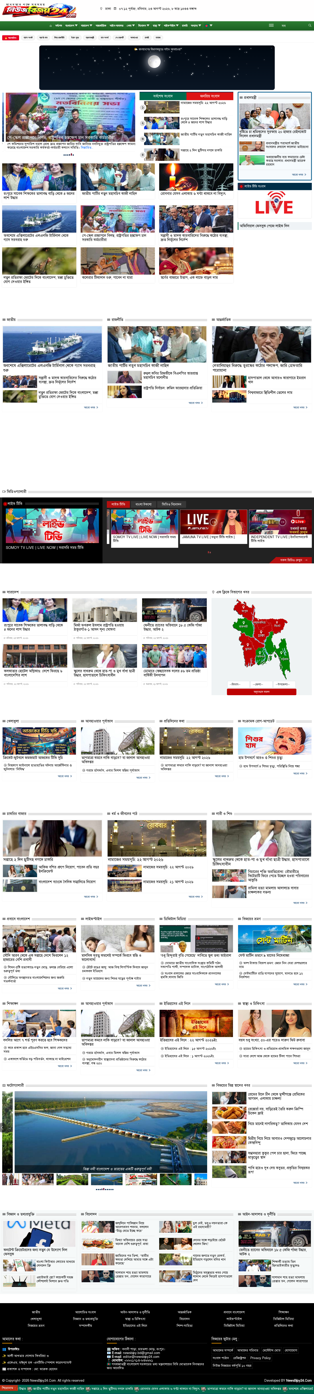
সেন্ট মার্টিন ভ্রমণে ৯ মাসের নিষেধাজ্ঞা (264, 955)
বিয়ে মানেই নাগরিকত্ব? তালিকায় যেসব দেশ (278, 1124)
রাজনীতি (116, 320)
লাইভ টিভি (15, 503)
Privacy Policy (260, 1358)
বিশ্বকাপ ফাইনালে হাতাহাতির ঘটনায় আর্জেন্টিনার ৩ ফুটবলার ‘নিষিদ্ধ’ (38, 767)
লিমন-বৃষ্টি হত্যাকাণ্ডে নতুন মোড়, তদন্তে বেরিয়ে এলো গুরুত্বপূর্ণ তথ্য (38, 969)
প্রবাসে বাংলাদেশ (18, 919)
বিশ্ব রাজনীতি (59, 37)
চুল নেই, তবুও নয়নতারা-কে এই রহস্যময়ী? (210, 1225)
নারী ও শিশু (223, 814)
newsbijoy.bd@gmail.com (141, 1353)
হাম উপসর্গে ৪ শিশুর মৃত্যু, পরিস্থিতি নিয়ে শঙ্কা (271, 766)
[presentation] (207, 1127)
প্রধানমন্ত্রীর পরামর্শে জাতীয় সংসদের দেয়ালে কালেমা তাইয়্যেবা (287, 145)
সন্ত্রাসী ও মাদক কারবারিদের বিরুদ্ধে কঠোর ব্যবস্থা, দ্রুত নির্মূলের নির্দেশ (61, 137)
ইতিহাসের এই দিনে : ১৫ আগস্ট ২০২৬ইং (190, 1049)
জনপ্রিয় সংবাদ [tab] (210, 96)
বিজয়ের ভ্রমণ (251, 919)
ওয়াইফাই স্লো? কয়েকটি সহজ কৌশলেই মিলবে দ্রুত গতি (55, 1279)
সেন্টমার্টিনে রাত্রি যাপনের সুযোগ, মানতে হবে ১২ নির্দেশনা (271, 975)
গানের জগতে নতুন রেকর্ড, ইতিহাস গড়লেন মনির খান (209, 1258)
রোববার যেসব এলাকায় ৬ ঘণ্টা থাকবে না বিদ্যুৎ (193, 194)
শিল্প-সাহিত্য (185, 1326)
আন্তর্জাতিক (101, 25)
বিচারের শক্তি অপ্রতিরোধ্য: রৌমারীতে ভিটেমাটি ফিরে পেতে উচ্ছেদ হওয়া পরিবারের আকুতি (278, 875)
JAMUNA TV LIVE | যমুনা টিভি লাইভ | (135, 537)
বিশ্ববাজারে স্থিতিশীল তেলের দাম (270, 392)
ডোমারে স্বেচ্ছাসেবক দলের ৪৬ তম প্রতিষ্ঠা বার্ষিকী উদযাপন (172, 673)
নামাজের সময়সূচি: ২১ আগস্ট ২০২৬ (168, 882)
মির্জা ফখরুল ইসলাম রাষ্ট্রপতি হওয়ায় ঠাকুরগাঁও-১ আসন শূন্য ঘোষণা (99, 627)
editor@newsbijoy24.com (141, 1357)
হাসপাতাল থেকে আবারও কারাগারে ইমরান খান (277, 380)
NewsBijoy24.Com (299, 1381)
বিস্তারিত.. (75, 148)
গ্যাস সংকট (28, 37)
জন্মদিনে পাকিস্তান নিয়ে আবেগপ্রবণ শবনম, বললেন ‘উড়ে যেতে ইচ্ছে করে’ (132, 1227)
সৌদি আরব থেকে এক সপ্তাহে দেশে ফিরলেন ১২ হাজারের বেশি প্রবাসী (35, 957)
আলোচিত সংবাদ (85, 1312)
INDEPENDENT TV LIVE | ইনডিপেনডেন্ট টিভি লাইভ (206, 539)
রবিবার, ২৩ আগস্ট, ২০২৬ (17, 638)
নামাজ (158, 37)
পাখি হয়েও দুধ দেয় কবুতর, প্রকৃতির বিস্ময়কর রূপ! (279, 1170)
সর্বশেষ (58, 25)
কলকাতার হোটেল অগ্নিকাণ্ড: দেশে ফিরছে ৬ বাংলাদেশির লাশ (33, 673)
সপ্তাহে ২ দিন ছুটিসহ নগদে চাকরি (201, 150)
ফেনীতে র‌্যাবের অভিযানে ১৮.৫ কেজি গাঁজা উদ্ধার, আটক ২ (173, 627)
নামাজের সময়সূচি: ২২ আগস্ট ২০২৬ (203, 103)
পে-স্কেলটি (119, 37)
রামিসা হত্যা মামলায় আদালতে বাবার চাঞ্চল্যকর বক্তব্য (273, 890)
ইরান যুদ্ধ (75, 37)
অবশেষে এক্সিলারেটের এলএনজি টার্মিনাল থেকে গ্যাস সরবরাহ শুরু (36, 238)
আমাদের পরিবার (247, 1350)
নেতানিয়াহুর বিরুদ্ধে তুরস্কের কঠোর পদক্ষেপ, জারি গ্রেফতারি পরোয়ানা (257, 368)
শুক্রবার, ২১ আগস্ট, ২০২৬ (157, 684)
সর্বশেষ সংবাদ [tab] (163, 96)
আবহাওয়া (134, 37)
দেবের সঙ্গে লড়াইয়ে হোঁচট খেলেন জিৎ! (209, 1242)
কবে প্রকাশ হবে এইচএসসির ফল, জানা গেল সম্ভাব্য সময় (37, 1049)
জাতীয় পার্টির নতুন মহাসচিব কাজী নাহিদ (206, 134)
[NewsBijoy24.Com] (39, 10)
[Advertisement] (105, 301)
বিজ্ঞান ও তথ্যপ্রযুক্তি (20, 1214)
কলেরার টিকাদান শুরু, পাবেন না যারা (107, 278)
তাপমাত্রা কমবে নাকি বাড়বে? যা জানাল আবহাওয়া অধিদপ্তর (116, 760)
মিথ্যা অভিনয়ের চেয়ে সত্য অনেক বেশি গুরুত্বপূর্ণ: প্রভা (131, 1242)
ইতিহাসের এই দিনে (176, 1004)
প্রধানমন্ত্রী (90, 37)
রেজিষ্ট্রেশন (239, 1358)
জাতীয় (11, 320)
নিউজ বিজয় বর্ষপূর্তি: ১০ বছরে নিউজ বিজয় (104, 1169)
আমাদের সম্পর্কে (223, 1350)
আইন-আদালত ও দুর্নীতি (258, 1214)
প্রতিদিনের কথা (173, 721)
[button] (64, 155)
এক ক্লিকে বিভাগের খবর (232, 592)
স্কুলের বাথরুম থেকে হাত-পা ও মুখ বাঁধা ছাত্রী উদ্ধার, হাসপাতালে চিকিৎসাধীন (104, 673)
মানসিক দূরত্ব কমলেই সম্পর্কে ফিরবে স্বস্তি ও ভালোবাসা (111, 957)
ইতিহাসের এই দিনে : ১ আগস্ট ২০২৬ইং (189, 1056)
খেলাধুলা (12, 721)
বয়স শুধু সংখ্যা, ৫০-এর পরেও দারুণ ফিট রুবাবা (272, 1040)
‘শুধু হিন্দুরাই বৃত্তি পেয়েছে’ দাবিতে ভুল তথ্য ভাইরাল (195, 955)
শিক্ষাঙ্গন (12, 1004)
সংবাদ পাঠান (221, 1358)
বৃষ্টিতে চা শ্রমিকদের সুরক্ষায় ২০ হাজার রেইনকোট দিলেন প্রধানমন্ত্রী (272, 134)
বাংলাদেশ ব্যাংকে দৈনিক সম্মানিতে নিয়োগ (67, 882)
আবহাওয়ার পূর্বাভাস (98, 721)
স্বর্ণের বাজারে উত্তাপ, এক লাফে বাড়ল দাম (189, 278)
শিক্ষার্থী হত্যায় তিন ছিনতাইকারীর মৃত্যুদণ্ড (285, 1264)
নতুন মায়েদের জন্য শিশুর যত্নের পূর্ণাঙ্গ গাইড (113, 979)
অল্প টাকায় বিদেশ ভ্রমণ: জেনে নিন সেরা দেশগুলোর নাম (273, 965)
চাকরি (185, 25)
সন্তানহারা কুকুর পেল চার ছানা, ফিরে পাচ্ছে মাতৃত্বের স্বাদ (277, 1155)
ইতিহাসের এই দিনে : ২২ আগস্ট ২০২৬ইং (188, 1040)
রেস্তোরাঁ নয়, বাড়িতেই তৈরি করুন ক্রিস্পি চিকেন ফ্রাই (275, 1111)
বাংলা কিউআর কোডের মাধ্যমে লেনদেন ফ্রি (56, 1264)
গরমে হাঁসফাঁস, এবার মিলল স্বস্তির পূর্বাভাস (112, 770)
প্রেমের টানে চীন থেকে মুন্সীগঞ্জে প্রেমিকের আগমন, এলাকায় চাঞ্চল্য (276, 1096)
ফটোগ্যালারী (15, 1085)
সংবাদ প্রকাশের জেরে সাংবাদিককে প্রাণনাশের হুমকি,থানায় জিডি (191, 975)
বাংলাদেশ (69, 25)
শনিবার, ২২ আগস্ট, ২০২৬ (87, 638)
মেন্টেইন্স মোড (272, 1350)
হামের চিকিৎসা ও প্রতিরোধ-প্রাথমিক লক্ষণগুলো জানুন (276, 1049)
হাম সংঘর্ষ (104, 37)
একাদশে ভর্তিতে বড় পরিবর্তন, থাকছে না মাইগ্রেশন (39, 1059)
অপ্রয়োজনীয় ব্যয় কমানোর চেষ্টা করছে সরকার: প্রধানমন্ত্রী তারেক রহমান (285, 160)
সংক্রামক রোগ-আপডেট (257, 721)
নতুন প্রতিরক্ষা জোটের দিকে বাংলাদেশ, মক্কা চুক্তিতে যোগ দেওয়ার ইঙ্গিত (39, 280)
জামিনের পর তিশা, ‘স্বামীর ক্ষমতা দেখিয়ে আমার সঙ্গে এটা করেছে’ (134, 1259)
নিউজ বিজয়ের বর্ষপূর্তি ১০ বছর (232, 1366)
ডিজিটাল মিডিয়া (174, 919)
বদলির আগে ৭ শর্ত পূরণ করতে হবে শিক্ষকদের (35, 1040)
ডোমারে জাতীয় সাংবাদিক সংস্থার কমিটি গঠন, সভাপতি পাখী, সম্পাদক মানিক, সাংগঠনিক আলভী (192, 965)
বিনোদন (142, 25)
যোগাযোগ (291, 1350)
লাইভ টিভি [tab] (118, 504)
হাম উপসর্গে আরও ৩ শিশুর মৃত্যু (261, 758)
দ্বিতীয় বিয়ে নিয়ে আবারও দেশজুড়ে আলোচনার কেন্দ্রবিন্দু (279, 1140)
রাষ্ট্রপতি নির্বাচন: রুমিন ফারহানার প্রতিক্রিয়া (172, 388)
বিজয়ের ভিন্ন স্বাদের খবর (232, 1085)
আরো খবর (298, 174)
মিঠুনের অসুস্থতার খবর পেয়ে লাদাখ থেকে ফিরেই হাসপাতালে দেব (212, 1276)
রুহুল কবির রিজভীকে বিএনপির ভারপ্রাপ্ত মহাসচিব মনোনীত (170, 375)
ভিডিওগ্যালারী (16, 492)
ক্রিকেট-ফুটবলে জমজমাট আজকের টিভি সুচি (33, 758)
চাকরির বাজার (16, 814)
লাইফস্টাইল (169, 25)
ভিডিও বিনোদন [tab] (171, 504)
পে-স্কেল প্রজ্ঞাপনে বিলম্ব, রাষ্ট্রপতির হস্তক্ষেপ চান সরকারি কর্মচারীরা (114, 238)
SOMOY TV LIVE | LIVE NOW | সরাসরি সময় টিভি (45, 547)
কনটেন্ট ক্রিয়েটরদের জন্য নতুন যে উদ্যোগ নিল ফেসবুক (35, 1252)
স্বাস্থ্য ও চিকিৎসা (253, 1004)
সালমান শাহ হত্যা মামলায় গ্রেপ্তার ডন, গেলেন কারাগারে (133, 1274)
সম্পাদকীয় (85, 1326)
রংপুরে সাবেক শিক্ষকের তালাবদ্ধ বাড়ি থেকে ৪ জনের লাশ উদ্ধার (204, 120)
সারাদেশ (85, 25)
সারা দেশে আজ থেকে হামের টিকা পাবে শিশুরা (271, 1056)
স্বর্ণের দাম (43, 37)
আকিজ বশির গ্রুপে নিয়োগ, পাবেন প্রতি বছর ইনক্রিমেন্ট (69, 869)
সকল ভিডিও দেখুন (291, 560)
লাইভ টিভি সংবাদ (255, 186)
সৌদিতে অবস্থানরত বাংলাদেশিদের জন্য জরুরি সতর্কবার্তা (34, 979)
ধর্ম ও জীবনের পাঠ (123, 814)
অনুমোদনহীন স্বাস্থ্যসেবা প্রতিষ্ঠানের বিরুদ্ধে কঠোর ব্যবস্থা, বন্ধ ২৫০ (114, 1061)
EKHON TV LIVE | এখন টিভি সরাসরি (272, 537)
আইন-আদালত (116, 25)
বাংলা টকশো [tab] (144, 504)
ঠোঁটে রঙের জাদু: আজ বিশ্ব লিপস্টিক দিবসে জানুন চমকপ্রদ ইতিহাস (115, 969)
